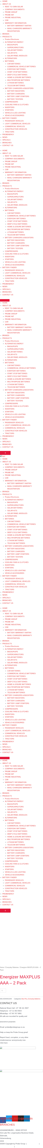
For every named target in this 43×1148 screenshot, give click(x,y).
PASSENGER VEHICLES (14, 121)
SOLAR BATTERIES (14, 50)
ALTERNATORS (11, 58)
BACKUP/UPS (12, 45)
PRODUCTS (7, 37)
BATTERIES (9, 61)
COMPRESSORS (11, 102)
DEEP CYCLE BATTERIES (17, 75)
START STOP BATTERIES (17, 72)
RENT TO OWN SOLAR (14, 7)
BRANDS (5, 34)
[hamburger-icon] (5, 300)
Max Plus (24, 999)
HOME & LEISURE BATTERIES (19, 77)
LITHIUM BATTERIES (15, 83)
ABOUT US (6, 4)
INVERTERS (9, 107)
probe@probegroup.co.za (15, 1027)
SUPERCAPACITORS (15, 47)
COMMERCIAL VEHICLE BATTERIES (21, 66)
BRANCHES (6, 143)
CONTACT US (7, 145)
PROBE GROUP (11, 12)
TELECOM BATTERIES (16, 86)
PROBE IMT (9, 15)
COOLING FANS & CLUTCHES (16, 105)
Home (2, 967)
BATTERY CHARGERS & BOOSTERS (19, 88)
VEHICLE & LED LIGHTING (15, 113)
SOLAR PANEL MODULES (17, 56)
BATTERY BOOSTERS (15, 91)
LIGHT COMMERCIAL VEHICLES (17, 124)
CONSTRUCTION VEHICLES (16, 129)
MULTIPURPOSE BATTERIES (18, 80)
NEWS (4, 137)
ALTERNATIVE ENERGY (14, 42)
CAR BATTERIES (13, 64)
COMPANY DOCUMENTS (14, 9)
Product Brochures (12, 39)
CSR (6, 20)
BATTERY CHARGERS (16, 94)
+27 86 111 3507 (22, 1008)
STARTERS (9, 110)
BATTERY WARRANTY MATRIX (19, 26)
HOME (4, 1)
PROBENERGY (8, 134)
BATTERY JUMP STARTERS (18, 96)
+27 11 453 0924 (15, 1011)
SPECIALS (6, 140)
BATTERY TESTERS (15, 99)
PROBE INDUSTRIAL (13, 17)
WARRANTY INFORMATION (15, 23)
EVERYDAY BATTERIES (16, 69)
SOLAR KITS (12, 53)
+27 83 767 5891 (15, 1013)
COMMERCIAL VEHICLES (15, 126)
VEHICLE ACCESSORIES (14, 115)
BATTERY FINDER (9, 118)
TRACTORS (9, 132)
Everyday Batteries (12, 967)
